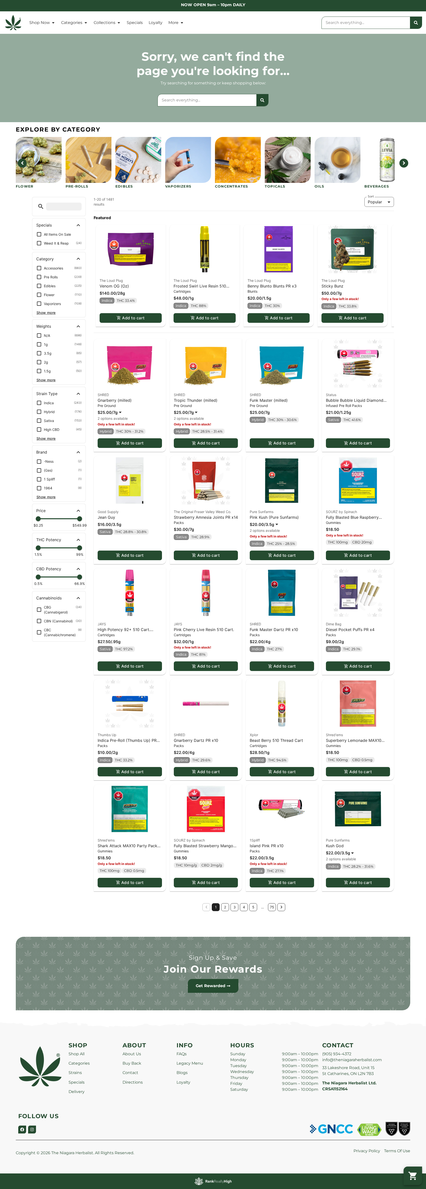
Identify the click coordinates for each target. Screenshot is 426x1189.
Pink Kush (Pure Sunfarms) (274, 517)
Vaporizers (178, 186)
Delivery (77, 1091)
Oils (319, 186)
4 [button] (244, 907)
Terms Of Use (397, 1151)
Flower (24, 186)
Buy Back (132, 1063)
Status (331, 395)
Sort (371, 196)
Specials (135, 22)
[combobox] (366, 23)
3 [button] (234, 907)
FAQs (182, 1054)
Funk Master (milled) (269, 400)
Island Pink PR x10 (267, 845)
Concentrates (231, 186)
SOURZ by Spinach (341, 512)
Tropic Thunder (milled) (195, 400)
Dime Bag (333, 624)
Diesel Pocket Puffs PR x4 (350, 629)
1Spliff (255, 840)
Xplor (254, 735)
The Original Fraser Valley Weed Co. (202, 512)
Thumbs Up (107, 735)
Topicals (275, 186)
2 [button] (225, 907)
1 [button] (216, 907)
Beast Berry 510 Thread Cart (276, 740)
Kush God (335, 845)
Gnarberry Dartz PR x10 (196, 740)
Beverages (376, 186)
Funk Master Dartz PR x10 (274, 629)
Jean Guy (106, 517)
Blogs (182, 1072)
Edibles (124, 186)
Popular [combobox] (375, 201)
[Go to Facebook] (22, 1129)
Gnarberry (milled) (115, 400)
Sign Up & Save (213, 957)
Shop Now (39, 22)
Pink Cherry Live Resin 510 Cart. (204, 629)
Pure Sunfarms (261, 512)
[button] (41, 206)
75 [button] (272, 907)
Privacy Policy (367, 1151)
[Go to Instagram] (32, 1129)
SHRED (103, 395)
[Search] (416, 23)
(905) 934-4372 (336, 1054)
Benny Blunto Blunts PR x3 (272, 286)
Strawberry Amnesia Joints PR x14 (206, 517)
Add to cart (133, 317)
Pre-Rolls (77, 186)
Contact (130, 1072)
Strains (75, 1072)
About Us (132, 1054)
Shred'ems (334, 735)
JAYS (102, 624)
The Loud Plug (111, 280)
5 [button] (253, 907)
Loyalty (155, 22)
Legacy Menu (190, 1063)
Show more (46, 312)
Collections (104, 22)
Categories (71, 22)
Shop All (77, 1054)
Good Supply (108, 512)
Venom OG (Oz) (114, 286)
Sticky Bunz (332, 286)
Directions (133, 1082)
